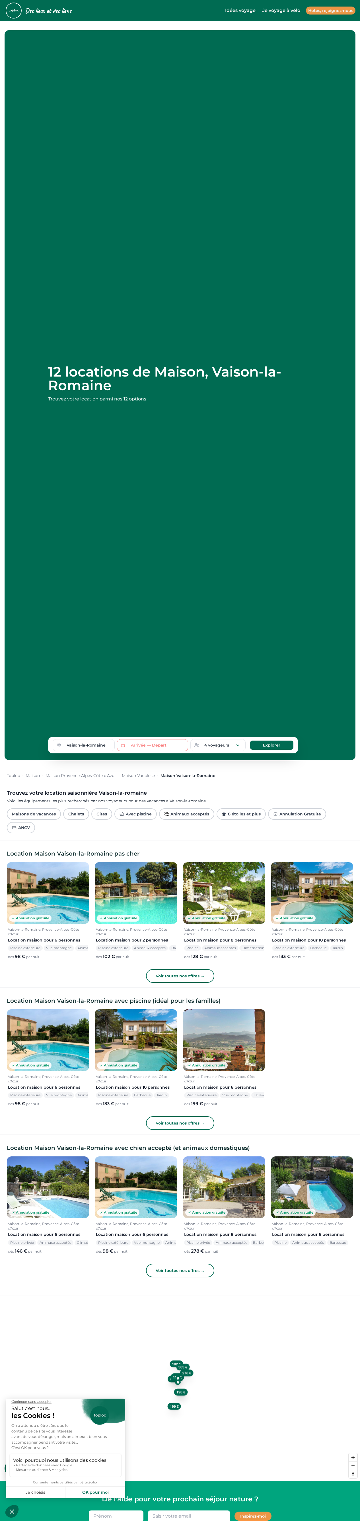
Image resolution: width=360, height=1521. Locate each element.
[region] (180, 1388)
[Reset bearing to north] (353, 1474)
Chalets (76, 814)
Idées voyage (240, 10)
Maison (33, 775)
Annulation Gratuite (300, 814)
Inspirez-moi (253, 1516)
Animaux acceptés (189, 814)
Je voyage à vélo (281, 10)
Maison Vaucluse (138, 775)
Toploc (13, 775)
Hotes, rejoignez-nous (330, 10)
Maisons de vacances (34, 814)
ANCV (24, 827)
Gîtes (101, 814)
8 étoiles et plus (244, 814)
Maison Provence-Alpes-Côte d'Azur (81, 775)
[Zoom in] (353, 1457)
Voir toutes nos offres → (180, 976)
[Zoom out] (353, 1466)
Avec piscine (139, 814)
